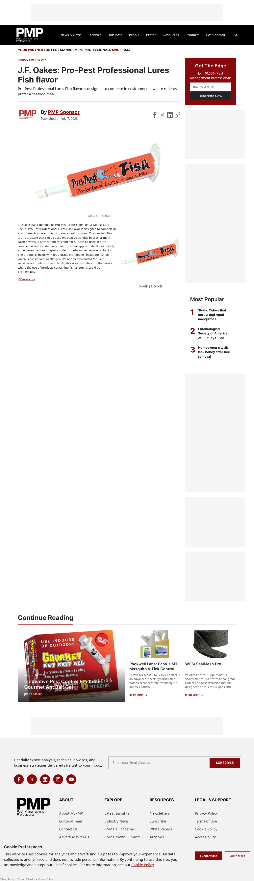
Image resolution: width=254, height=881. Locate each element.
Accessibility (205, 837)
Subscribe (225, 763)
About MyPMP (71, 813)
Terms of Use (206, 821)
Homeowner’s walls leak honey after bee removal (214, 352)
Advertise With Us (74, 837)
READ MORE (137, 695)
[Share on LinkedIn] (170, 115)
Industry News (116, 821)
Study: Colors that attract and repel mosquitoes (212, 314)
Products (192, 35)
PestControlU (216, 35)
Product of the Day (32, 59)
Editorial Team (71, 821)
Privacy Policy (206, 813)
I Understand (208, 855)
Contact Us (68, 829)
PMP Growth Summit (122, 837)
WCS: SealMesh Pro (203, 664)
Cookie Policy (206, 829)
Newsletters (160, 813)
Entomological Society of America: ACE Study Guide (213, 333)
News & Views (71, 35)
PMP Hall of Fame (119, 829)
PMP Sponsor (64, 112)
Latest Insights (116, 813)
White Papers (161, 829)
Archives (157, 837)
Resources (171, 35)
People (134, 35)
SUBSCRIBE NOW (210, 96)
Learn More (237, 855)
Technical (95, 35)
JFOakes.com (26, 279)
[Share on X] (162, 115)
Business (115, 35)
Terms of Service (26, 879)
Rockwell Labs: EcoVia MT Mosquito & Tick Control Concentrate (153, 669)
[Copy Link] (177, 115)
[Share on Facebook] (155, 115)
